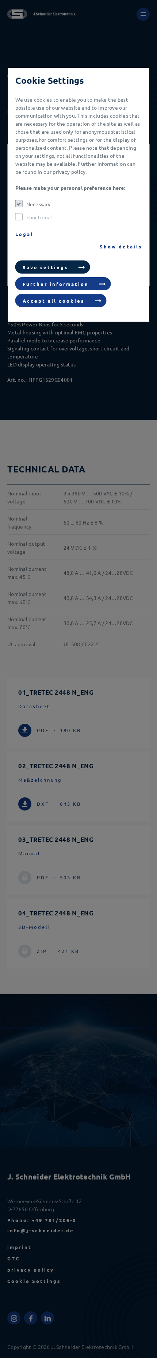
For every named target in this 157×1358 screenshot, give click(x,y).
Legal (24, 234)
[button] (52, 267)
